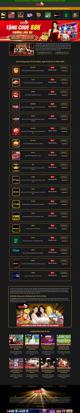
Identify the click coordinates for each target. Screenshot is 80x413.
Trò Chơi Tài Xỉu (22, 8)
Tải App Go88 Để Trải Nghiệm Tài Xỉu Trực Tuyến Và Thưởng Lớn (16, 371)
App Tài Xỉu (38, 8)
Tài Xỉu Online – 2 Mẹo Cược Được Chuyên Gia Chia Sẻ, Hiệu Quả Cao (63, 348)
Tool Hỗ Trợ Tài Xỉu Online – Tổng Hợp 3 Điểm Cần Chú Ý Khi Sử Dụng (63, 371)
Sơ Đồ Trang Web (40, 406)
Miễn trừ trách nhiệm (48, 386)
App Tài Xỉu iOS (55, 8)
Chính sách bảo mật (16, 386)
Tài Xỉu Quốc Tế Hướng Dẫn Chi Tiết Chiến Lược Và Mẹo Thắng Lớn (32, 371)
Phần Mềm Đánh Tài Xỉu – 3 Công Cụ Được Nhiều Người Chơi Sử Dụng (48, 371)
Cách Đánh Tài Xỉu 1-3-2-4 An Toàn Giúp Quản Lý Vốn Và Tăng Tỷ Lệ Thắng (48, 348)
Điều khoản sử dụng (32, 386)
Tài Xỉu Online (14, 8)
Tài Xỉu (11, 288)
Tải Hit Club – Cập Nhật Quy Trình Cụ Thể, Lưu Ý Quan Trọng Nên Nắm (32, 348)
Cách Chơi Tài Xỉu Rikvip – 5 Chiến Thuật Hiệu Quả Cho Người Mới (16, 348)
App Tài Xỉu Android (46, 8)
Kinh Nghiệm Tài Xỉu (64, 8)
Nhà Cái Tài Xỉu (30, 8)
